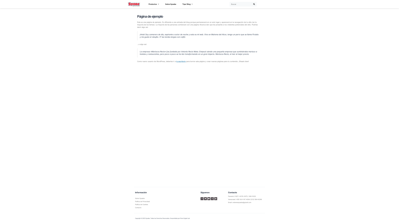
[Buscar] (254, 4)
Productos (153, 4)
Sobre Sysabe (170, 4)
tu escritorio (181, 61)
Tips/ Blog (186, 4)
